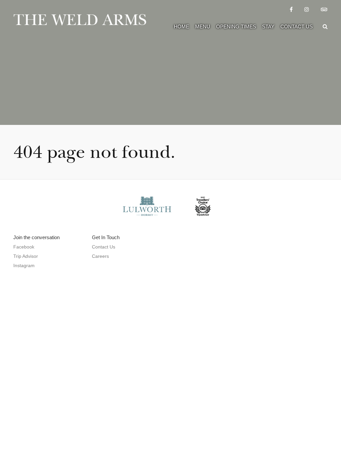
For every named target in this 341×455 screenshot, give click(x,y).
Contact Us (296, 26)
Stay (268, 26)
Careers (100, 256)
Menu (202, 26)
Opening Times (236, 26)
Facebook (23, 246)
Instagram (24, 265)
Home (181, 26)
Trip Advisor (25, 256)
